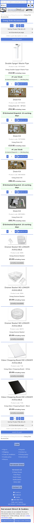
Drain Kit (17, 99)
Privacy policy (24, 454)
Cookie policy (7, 457)
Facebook (18, 495)
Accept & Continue (7, 520)
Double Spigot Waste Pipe (17, 63)
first (11, 25)
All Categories (5, 15)
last (22, 25)
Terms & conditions (9, 454)
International (24, 457)
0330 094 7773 (17, 500)
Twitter (18, 497)
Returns (5, 459)
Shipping (5, 452)
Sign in (5, 449)
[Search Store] (30, 1)
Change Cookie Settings (22, 520)
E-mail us (18, 492)
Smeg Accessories (17, 15)
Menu (4, 5)
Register (22, 449)
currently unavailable (17, 263)
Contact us (23, 452)
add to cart (23, 84)
